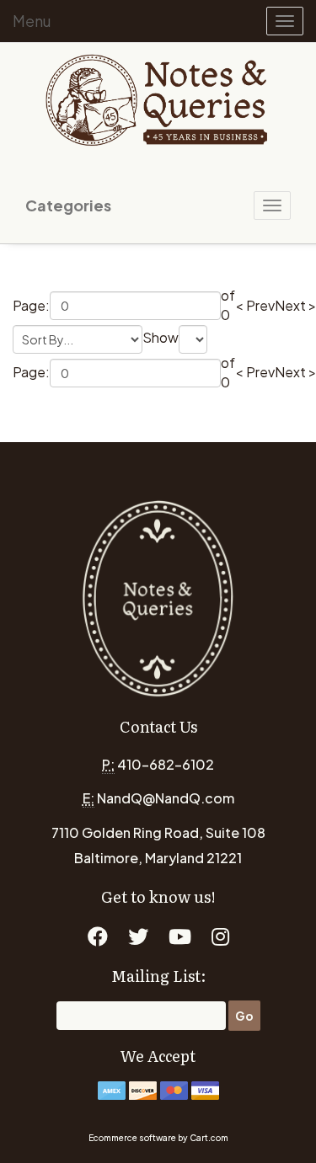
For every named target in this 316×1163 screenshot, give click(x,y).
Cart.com (209, 1138)
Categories (68, 205)
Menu (32, 20)
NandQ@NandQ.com (165, 798)
